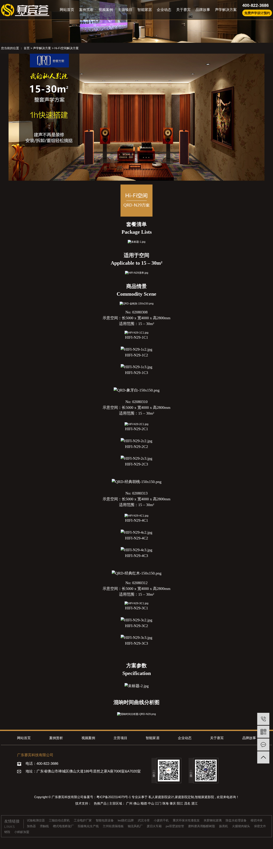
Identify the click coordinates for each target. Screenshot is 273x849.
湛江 (194, 803)
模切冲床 (257, 820)
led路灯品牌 (126, 820)
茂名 (187, 803)
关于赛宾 (183, 10)
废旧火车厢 (155, 826)
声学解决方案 (226, 10)
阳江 (180, 803)
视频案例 (106, 10)
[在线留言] (263, 744)
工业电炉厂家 (83, 820)
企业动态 (164, 10)
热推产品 (100, 803)
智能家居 (144, 10)
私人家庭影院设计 (161, 797)
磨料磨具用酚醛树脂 (202, 826)
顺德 (144, 803)
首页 (27, 48)
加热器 (32, 826)
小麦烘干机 (162, 820)
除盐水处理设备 (236, 820)
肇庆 (173, 803)
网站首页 (67, 10)
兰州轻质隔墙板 (114, 826)
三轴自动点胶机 (60, 820)
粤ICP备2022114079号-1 (113, 797)
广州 (129, 803)
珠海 (166, 803)
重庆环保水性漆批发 (186, 820)
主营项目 (125, 10)
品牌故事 (203, 10)
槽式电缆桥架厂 (64, 826)
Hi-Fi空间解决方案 (66, 48)
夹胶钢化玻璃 (213, 820)
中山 (151, 803)
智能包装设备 (105, 820)
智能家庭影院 (204, 797)
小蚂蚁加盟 (21, 832)
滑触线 (45, 826)
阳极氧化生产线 (89, 826)
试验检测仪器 (36, 820)
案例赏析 (86, 10)
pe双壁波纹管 (175, 826)
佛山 (137, 803)
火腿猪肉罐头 (241, 826)
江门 (158, 803)
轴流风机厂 (136, 826)
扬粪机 (224, 826)
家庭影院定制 (184, 797)
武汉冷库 (144, 820)
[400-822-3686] (263, 719)
